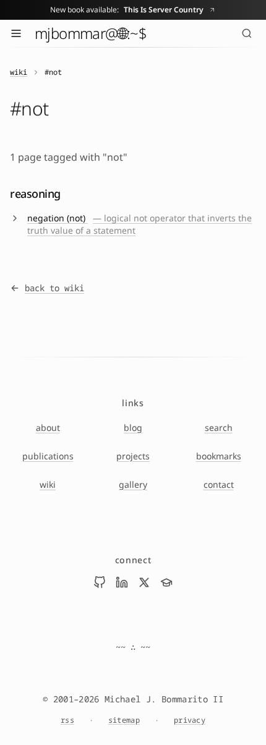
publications (48, 456)
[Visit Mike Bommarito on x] (144, 582)
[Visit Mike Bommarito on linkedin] (122, 582)
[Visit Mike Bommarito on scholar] (166, 582)
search (219, 427)
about (48, 427)
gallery (133, 484)
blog (133, 427)
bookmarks (218, 456)
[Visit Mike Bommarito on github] (99, 582)
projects (133, 456)
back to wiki (54, 288)
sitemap (124, 720)
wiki (18, 72)
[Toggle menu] (16, 33)
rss (67, 720)
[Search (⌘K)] (247, 33)
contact (219, 484)
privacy (189, 720)
